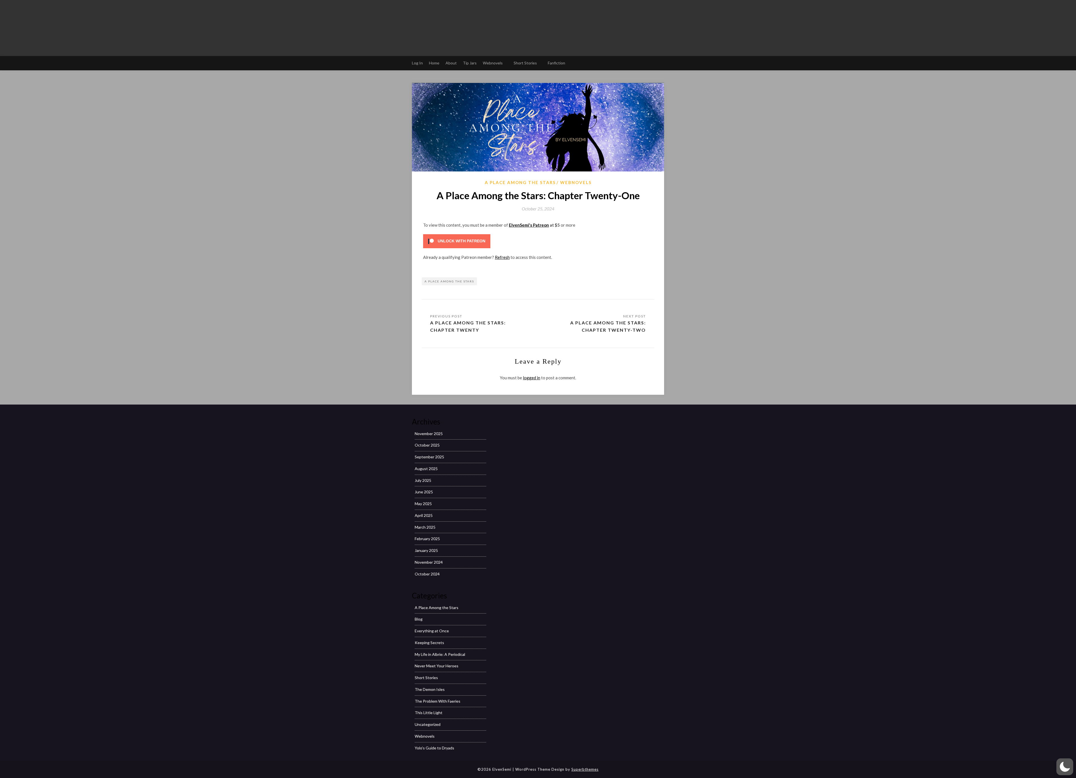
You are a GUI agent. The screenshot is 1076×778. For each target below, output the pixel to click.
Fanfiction (556, 63)
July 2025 (423, 480)
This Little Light (428, 712)
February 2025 (427, 538)
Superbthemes (585, 769)
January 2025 (426, 550)
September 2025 (429, 456)
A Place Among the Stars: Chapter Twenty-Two (608, 326)
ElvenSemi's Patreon (529, 224)
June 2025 (424, 491)
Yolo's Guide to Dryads (434, 748)
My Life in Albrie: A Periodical (440, 654)
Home (434, 63)
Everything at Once (432, 630)
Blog (419, 619)
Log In (417, 63)
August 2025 (426, 468)
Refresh (502, 257)
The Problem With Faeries (437, 701)
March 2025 (425, 527)
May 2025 (423, 503)
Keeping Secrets (429, 642)
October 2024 (427, 574)
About (451, 63)
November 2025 (429, 433)
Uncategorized (427, 724)
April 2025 (424, 515)
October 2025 (427, 445)
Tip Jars (470, 63)
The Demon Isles (430, 689)
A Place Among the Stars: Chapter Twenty (468, 326)
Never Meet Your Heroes (436, 665)
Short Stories (525, 63)
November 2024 (429, 562)
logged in (531, 377)
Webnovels (493, 63)
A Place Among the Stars (520, 182)
